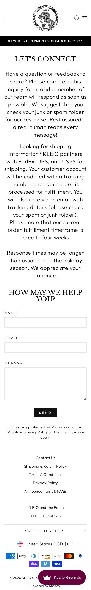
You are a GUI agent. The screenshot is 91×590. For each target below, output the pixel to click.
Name (11, 313)
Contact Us (45, 457)
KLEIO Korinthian (45, 516)
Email (11, 338)
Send (45, 413)
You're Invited (44, 531)
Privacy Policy (36, 432)
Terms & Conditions (45, 474)
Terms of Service (70, 432)
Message (15, 363)
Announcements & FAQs (45, 491)
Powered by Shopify (45, 586)
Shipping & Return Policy (45, 466)
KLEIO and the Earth (45, 507)
